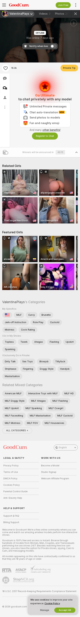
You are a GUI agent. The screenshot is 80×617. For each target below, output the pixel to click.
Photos (61, 13)
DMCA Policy (10, 478)
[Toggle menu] (4, 5)
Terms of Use (10, 472)
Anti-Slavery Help (12, 498)
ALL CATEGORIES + (17, 430)
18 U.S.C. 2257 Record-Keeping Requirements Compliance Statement (39, 591)
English (63, 447)
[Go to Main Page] (24, 5)
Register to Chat (45, 136)
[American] (7, 315)
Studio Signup (48, 472)
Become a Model (50, 465)
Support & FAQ (11, 516)
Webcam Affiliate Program (55, 478)
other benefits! (51, 129)
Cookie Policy (52, 603)
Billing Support (11, 522)
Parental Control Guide (15, 491)
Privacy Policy (11, 465)
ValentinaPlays (13, 302)
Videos (44, 13)
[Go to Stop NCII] (24, 580)
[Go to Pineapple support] (6, 580)
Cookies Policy (11, 485)
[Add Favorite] (5, 68)
